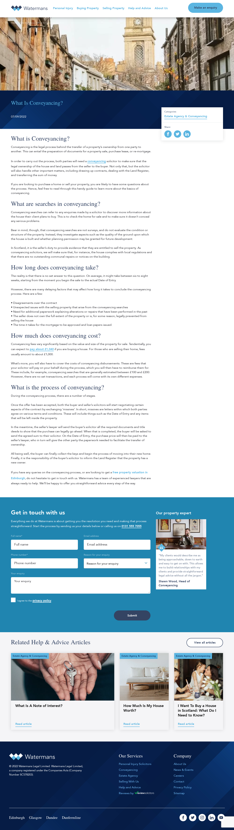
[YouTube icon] (221, 817)
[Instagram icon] (202, 817)
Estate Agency (128, 776)
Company (183, 756)
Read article (23, 724)
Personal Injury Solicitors (135, 764)
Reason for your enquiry (97, 555)
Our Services (131, 756)
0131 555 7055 (131, 526)
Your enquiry (17, 573)
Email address (91, 536)
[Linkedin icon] (211, 817)
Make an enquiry (205, 8)
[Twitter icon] (192, 817)
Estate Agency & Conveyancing (185, 116)
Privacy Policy (183, 787)
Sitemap (179, 793)
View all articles (205, 643)
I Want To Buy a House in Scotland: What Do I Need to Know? (197, 710)
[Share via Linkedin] (187, 134)
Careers (179, 776)
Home (14, 22)
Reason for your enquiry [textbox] (102, 564)
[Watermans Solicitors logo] (29, 8)
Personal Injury (63, 8)
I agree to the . (34, 601)
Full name (16, 536)
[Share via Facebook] (168, 134)
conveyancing (96, 161)
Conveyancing (128, 770)
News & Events (183, 770)
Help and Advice (139, 8)
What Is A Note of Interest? (38, 705)
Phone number (19, 555)
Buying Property (88, 8)
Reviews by (126, 793)
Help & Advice (27, 22)
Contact (179, 782)
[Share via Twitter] (177, 134)
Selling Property (113, 8)
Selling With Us (129, 782)
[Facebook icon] (183, 817)
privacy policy (42, 601)
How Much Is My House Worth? (143, 708)
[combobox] (117, 563)
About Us (161, 8)
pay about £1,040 (42, 349)
